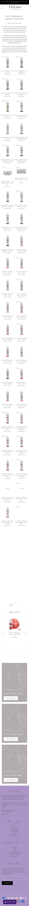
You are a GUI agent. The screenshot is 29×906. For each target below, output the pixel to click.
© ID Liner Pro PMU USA (14, 889)
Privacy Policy (14, 856)
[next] (26, 633)
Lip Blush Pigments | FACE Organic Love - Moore (7, 522)
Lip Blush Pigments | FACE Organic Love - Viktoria (21, 475)
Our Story (14, 826)
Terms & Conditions (14, 854)
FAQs (14, 849)
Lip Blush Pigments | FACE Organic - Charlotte (8, 546)
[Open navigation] (2, 8)
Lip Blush (11, 39)
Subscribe (7, 883)
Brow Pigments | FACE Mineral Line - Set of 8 (21, 179)
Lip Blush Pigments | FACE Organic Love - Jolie (21, 499)
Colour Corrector (19, 39)
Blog (14, 833)
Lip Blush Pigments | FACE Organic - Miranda (8, 569)
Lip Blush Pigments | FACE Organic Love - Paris (7, 475)
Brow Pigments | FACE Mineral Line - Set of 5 (7, 183)
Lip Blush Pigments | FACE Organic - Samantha (21, 546)
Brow (3, 39)
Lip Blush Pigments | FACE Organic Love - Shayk (7, 452)
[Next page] (18, 603)
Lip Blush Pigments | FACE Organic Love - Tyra (7, 428)
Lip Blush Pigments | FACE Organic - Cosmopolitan (8, 593)
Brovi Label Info (14, 832)
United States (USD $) (13, 885)
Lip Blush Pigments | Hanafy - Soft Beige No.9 (14, 634)
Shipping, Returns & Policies (14, 852)
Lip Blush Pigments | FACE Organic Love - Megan (21, 452)
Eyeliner (7, 39)
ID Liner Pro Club (14, 828)
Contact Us (14, 847)
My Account (14, 851)
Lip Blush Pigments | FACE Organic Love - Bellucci (7, 499)
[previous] (3, 633)
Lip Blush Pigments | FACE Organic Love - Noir (21, 522)
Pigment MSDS (14, 830)
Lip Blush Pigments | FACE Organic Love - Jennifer (21, 428)
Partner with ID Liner (14, 835)
